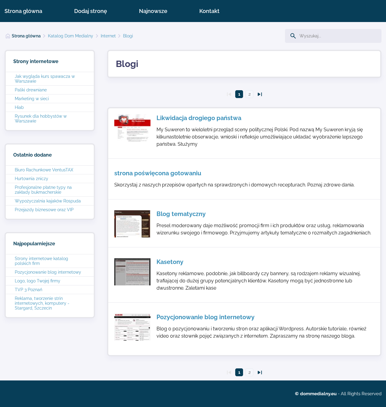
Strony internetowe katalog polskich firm (41, 261)
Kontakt (209, 11)
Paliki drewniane (31, 89)
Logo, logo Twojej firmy (37, 280)
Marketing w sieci (32, 98)
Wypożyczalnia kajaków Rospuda (48, 201)
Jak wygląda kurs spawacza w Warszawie (45, 79)
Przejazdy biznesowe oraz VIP (44, 209)
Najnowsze (153, 11)
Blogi (128, 35)
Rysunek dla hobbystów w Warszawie (41, 118)
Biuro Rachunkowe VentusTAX (44, 169)
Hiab (19, 107)
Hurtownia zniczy (31, 178)
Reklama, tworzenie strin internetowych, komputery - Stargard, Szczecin (42, 303)
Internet (108, 35)
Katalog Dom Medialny (70, 35)
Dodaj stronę (90, 11)
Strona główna (23, 11)
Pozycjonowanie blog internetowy (48, 272)
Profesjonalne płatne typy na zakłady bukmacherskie (43, 190)
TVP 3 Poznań (28, 289)
